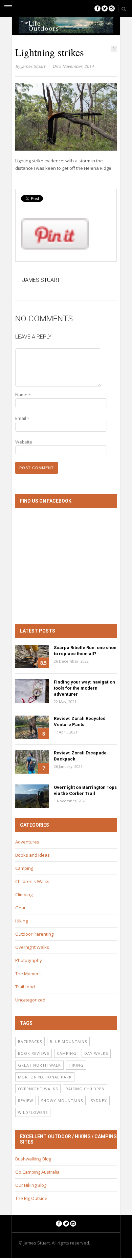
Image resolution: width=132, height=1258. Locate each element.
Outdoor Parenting (34, 934)
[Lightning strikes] (66, 116)
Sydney (99, 1100)
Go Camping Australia (37, 1172)
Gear (20, 908)
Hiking (21, 921)
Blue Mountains (68, 1041)
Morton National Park (45, 1076)
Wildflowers (33, 1112)
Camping (24, 868)
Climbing (23, 894)
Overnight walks (38, 1088)
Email (22, 418)
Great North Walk (39, 1065)
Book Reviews (33, 1053)
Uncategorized (30, 1000)
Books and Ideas (32, 855)
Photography (28, 960)
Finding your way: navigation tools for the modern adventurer (84, 688)
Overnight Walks (32, 947)
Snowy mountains (62, 1100)
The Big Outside (31, 1198)
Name (22, 395)
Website (23, 442)
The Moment (28, 973)
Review (25, 1100)
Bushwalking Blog (33, 1159)
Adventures (27, 842)
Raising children (85, 1088)
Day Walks (96, 1053)
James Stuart (33, 66)
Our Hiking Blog (30, 1185)
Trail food (25, 987)
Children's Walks (32, 881)
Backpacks (30, 1041)
